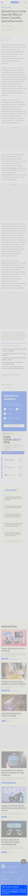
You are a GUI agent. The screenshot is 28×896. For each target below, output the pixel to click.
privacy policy (14, 891)
